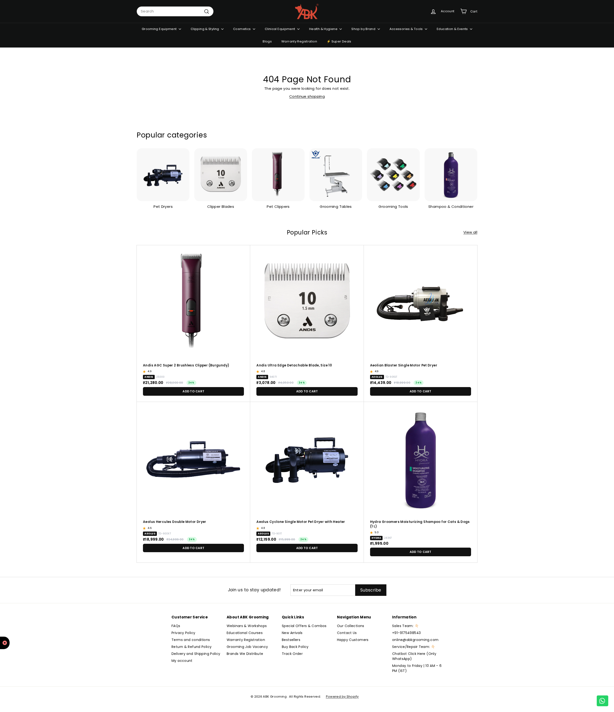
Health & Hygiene (323, 29)
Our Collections (350, 625)
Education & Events (453, 29)
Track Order (292, 653)
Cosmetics (242, 29)
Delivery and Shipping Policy (195, 653)
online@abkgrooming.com (415, 639)
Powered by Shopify (342, 696)
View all (470, 232)
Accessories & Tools (407, 29)
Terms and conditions (190, 639)
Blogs (267, 41)
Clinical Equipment (280, 29)
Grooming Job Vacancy (247, 646)
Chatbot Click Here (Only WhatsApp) (414, 656)
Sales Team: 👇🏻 (405, 625)
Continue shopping (307, 96)
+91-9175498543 (406, 632)
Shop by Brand (363, 29)
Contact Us (347, 632)
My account (182, 660)
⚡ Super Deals (339, 41)
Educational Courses (245, 632)
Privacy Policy (183, 632)
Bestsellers (291, 639)
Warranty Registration (299, 41)
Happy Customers (353, 639)
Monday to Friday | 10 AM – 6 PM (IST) (417, 668)
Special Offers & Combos (304, 625)
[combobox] (175, 11)
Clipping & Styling (205, 29)
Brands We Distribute (245, 653)
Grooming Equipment (159, 29)
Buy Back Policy (295, 646)
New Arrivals (292, 632)
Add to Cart (193, 391)
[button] (145, 371)
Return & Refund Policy (191, 646)
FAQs (175, 625)
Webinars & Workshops (247, 625)
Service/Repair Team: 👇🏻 (413, 646)
